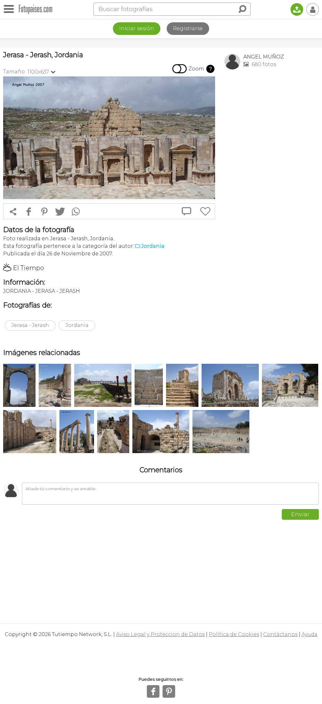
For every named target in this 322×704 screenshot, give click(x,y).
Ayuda (310, 634)
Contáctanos (280, 634)
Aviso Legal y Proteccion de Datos (160, 634)
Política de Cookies (234, 634)
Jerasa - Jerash (30, 325)
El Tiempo (23, 268)
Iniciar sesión (136, 28)
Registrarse (188, 28)
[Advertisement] (272, 118)
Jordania (77, 325)
